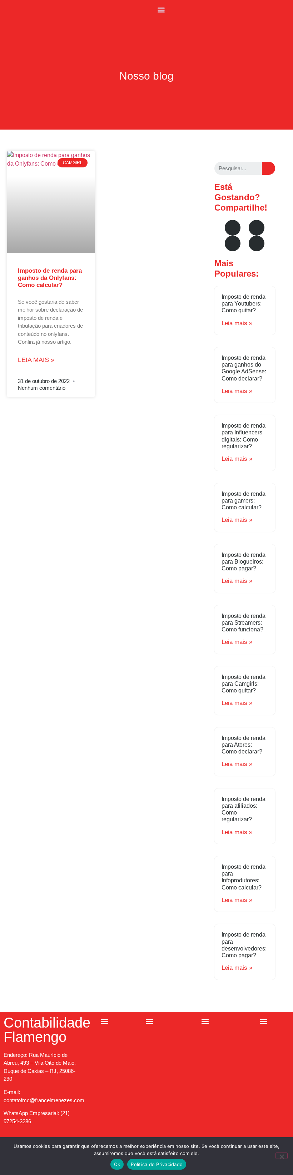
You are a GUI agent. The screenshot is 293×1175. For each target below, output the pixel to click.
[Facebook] (232, 228)
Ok (117, 1164)
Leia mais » (36, 359)
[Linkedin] (256, 243)
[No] (281, 1156)
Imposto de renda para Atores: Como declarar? (243, 745)
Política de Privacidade (157, 1164)
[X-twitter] (232, 243)
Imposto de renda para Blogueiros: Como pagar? (243, 561)
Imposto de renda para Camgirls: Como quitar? (243, 684)
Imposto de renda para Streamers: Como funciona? (243, 622)
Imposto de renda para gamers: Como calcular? (243, 500)
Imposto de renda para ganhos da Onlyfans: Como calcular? (50, 278)
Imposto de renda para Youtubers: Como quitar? (243, 303)
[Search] (268, 168)
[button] (161, 9)
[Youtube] (256, 228)
